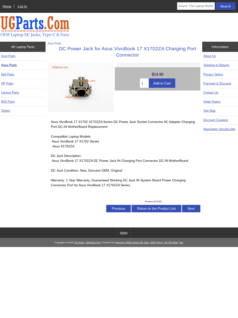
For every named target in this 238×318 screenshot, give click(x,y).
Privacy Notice (213, 74)
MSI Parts (8, 101)
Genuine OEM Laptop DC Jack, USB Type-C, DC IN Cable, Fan (149, 242)
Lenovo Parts (10, 92)
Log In (22, 6)
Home (7, 6)
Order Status (212, 101)
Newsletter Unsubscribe (219, 129)
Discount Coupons (215, 120)
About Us (209, 56)
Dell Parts (7, 74)
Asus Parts (54, 43)
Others (5, 110)
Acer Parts (8, 56)
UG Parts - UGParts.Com (87, 242)
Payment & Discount (217, 83)
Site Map (209, 110)
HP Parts (7, 83)
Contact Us (210, 92)
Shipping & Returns (216, 65)
